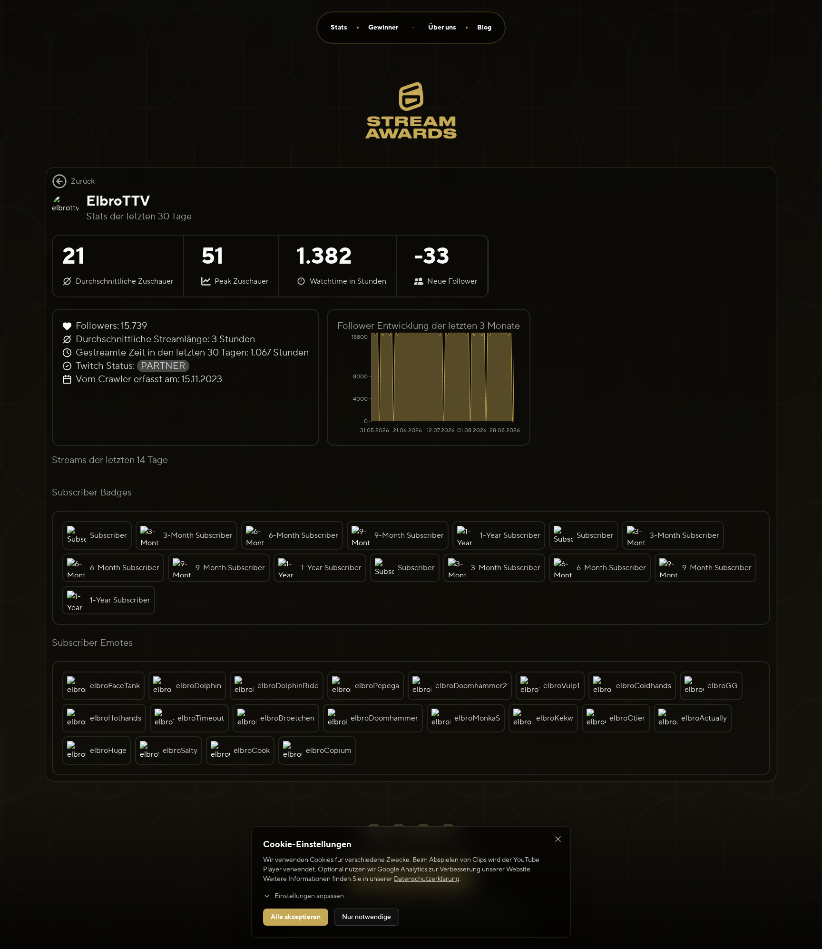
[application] (428, 384)
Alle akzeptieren (296, 917)
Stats (339, 27)
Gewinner (383, 27)
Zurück (83, 181)
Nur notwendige (366, 917)
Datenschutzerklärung (427, 879)
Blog (484, 27)
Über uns (442, 27)
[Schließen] (558, 839)
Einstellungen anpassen (309, 896)
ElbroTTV (118, 201)
